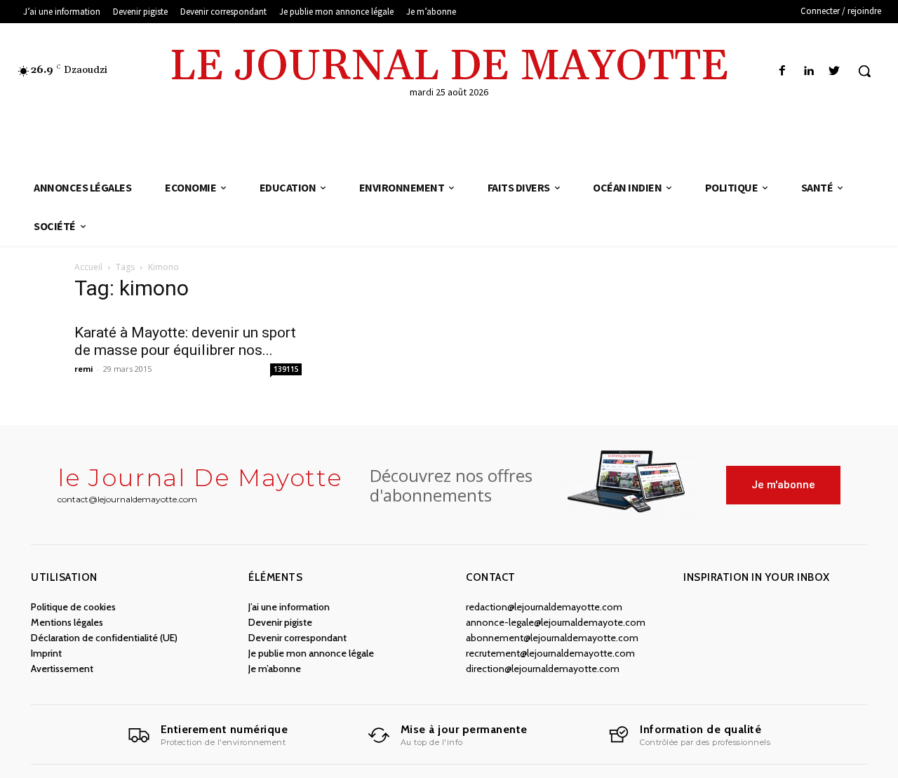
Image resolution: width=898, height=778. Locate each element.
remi (83, 368)
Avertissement (62, 668)
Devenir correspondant (297, 637)
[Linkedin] (808, 71)
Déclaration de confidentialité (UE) (104, 637)
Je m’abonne (274, 668)
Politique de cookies (73, 607)
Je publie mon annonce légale (311, 653)
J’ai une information (289, 607)
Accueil (88, 267)
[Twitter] (834, 71)
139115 (286, 369)
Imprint (46, 653)
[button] (864, 71)
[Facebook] (781, 71)
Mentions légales (67, 622)
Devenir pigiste (280, 622)
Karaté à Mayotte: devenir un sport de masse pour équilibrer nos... (185, 341)
